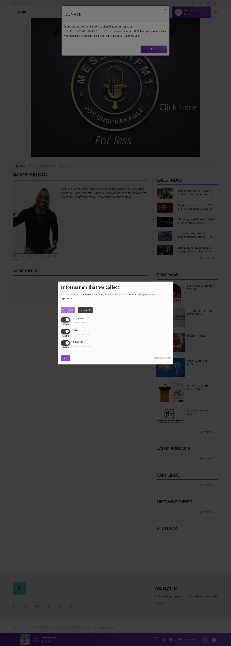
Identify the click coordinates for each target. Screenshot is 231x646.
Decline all (85, 310)
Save (65, 358)
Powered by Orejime (162, 358)
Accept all (68, 310)
